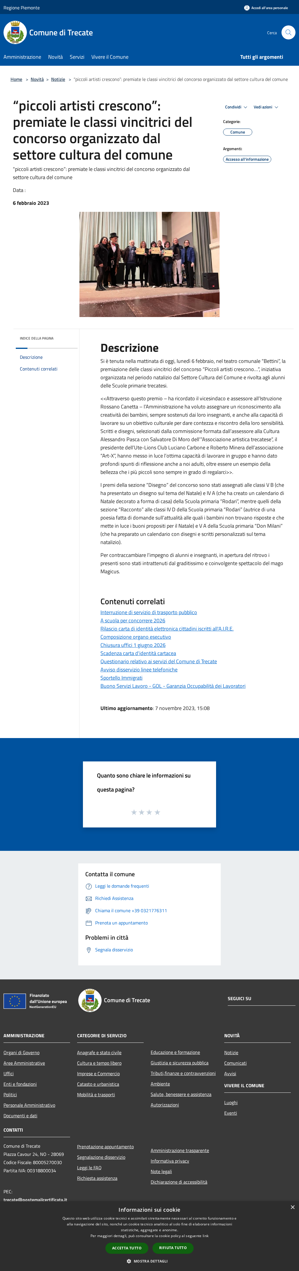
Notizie (58, 79)
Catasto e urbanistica (98, 1084)
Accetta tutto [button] (127, 1248)
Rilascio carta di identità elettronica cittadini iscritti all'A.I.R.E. (167, 629)
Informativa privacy (170, 1160)
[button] (149, 1261)
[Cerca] (288, 32)
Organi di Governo (21, 1052)
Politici (10, 1094)
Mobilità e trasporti (96, 1094)
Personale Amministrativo (29, 1105)
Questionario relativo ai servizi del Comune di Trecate (158, 661)
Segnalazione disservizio (101, 1157)
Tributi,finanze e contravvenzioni (183, 1073)
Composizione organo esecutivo (135, 637)
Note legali (161, 1171)
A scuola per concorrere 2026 (132, 620)
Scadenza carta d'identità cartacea (138, 653)
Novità (37, 79)
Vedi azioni (263, 107)
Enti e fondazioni (20, 1084)
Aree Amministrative (24, 1062)
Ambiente (160, 1083)
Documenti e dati (20, 1115)
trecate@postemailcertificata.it (35, 1199)
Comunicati (235, 1062)
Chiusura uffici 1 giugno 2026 (133, 645)
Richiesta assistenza (97, 1178)
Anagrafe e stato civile (99, 1052)
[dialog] (149, 1236)
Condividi (233, 107)
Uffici (9, 1073)
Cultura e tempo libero (99, 1062)
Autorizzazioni (165, 1104)
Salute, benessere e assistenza (181, 1094)
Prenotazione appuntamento (105, 1146)
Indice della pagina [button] (36, 338)
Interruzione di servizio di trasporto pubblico (148, 612)
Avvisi (230, 1073)
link (205, 1235)
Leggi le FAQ (89, 1167)
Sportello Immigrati (121, 678)
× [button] (292, 1207)
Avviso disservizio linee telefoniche (139, 669)
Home (16, 79)
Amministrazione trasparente (180, 1150)
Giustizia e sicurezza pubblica (179, 1062)
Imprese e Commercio (98, 1073)
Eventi (230, 1112)
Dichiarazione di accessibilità (179, 1181)
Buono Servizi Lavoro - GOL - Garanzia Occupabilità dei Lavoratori (173, 686)
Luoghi (231, 1102)
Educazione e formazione (175, 1052)
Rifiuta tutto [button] (173, 1247)
